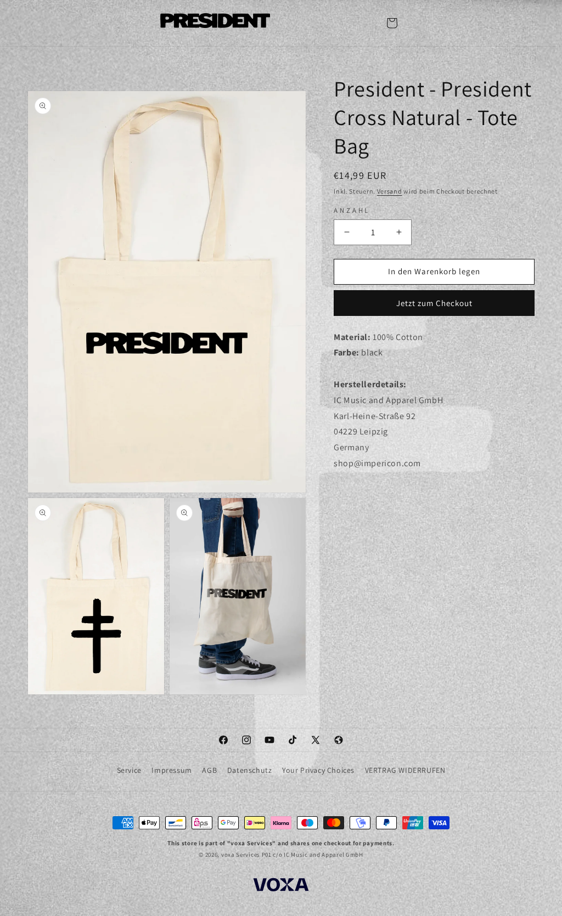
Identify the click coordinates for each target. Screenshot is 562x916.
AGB (209, 770)
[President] (215, 22)
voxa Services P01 (246, 854)
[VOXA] (281, 886)
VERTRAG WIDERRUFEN (405, 770)
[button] (392, 23)
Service (129, 770)
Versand (389, 191)
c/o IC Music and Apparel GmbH (318, 854)
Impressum (171, 770)
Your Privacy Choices (318, 770)
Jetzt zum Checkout (434, 303)
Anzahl (352, 210)
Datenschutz (249, 770)
